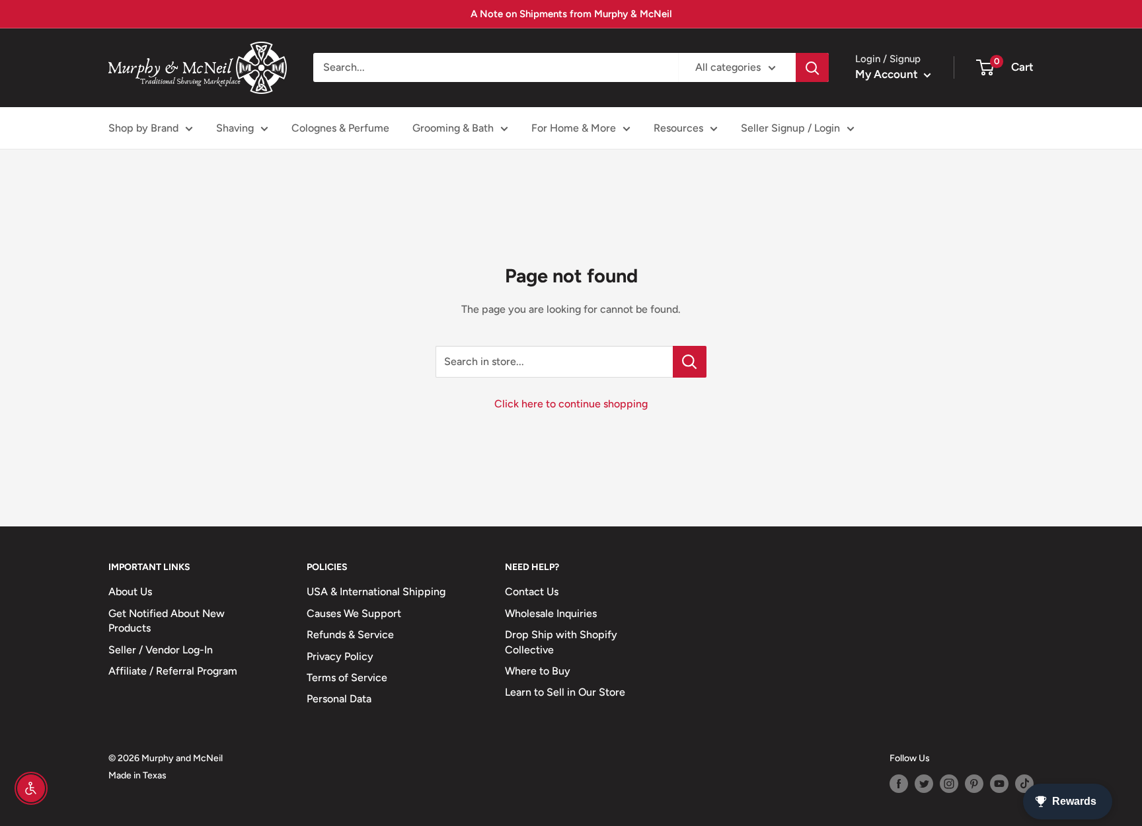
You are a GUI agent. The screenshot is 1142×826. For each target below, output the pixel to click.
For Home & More (573, 128)
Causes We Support (354, 613)
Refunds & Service (350, 634)
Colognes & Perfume (340, 128)
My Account (888, 74)
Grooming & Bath (453, 128)
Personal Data (339, 698)
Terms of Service (347, 677)
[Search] (812, 67)
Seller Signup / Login (790, 128)
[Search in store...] (689, 362)
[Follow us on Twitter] (924, 783)
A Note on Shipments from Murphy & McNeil (571, 14)
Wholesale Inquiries (551, 613)
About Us (130, 591)
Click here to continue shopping (571, 403)
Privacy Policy (340, 656)
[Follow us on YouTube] (999, 783)
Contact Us (531, 591)
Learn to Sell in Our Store (565, 692)
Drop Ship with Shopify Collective (561, 641)
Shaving (235, 128)
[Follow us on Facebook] (899, 783)
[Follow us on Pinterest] (974, 783)
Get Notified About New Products (166, 620)
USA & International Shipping (376, 591)
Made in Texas (137, 775)
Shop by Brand (143, 128)
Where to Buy (537, 671)
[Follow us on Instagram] (949, 783)
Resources (678, 128)
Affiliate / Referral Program (172, 671)
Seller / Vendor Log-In (160, 649)
